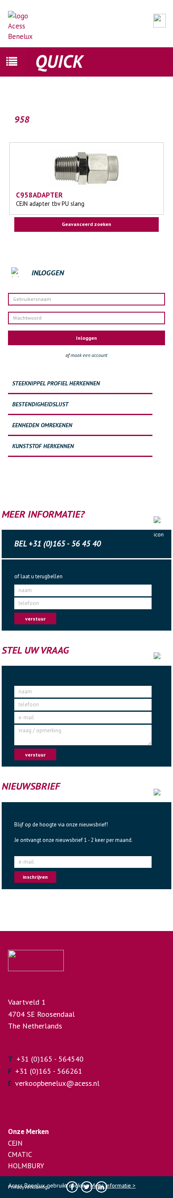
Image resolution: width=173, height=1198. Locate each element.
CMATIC (20, 1154)
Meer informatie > (113, 1185)
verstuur (35, 619)
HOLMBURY (26, 1165)
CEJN (15, 1143)
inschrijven (35, 877)
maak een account (89, 355)
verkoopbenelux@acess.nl (57, 1083)
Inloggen (86, 338)
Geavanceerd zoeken (86, 224)
